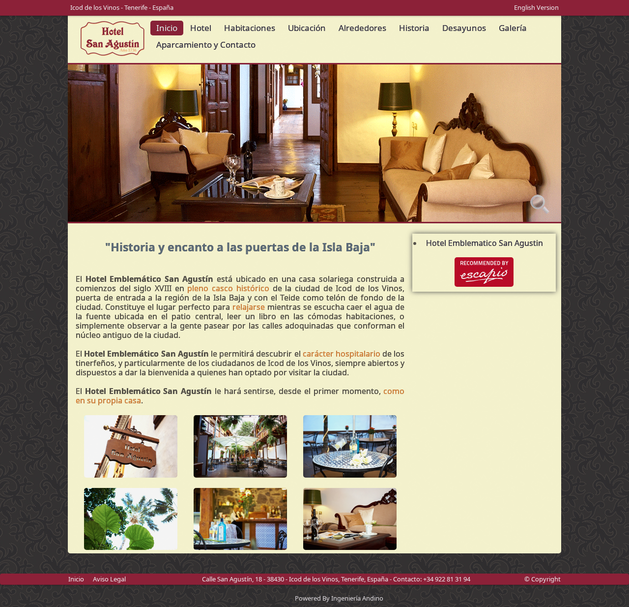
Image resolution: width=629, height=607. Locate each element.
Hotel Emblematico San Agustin (484, 243)
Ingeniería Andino (357, 598)
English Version (536, 7)
